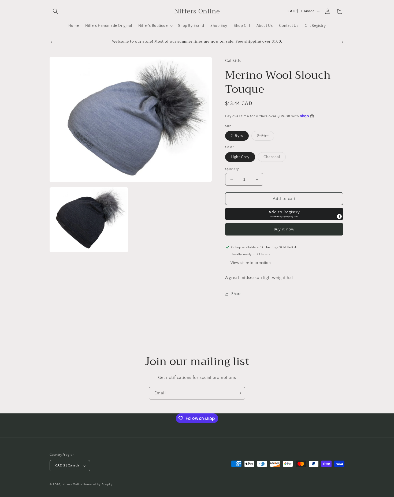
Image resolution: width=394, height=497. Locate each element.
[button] (55, 11)
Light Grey (240, 157)
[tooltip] (339, 216)
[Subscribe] (239, 393)
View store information (251, 263)
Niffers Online (72, 484)
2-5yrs (237, 136)
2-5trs (265, 137)
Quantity (232, 169)
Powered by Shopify (98, 484)
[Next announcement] (342, 42)
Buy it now (284, 229)
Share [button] (236, 294)
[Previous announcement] (51, 42)
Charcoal (274, 158)
